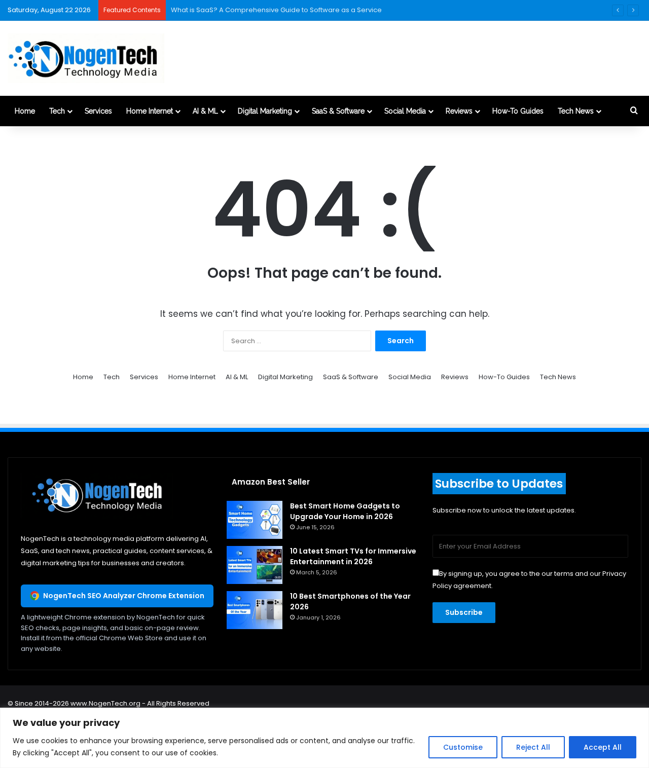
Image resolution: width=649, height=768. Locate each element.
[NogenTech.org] (86, 58)
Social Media (405, 111)
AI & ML (205, 111)
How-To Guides (518, 111)
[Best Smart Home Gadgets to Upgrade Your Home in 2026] (254, 520)
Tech (57, 111)
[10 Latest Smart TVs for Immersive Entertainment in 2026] (254, 565)
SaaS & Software (338, 111)
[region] (324, 738)
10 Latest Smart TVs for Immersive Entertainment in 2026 (353, 556)
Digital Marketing (265, 111)
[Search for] (633, 111)
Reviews (459, 111)
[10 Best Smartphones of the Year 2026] (254, 610)
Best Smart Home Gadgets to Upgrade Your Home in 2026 (345, 511)
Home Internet (149, 111)
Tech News (576, 111)
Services (98, 111)
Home (25, 111)
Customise (463, 747)
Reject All (533, 747)
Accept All (603, 747)
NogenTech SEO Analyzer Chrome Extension (123, 596)
